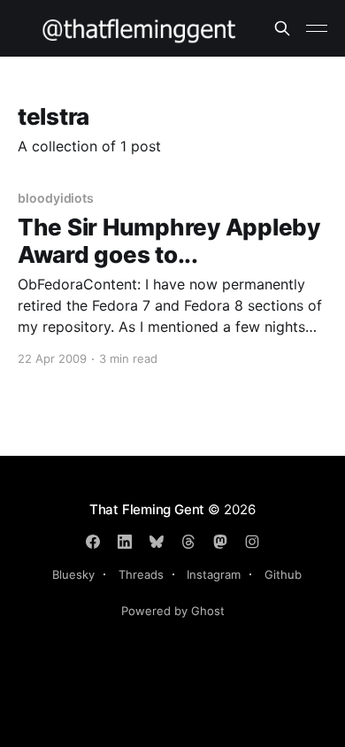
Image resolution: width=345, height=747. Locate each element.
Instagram (214, 574)
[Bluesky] (157, 542)
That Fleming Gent (146, 509)
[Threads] (188, 542)
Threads (141, 574)
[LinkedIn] (125, 542)
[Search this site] (282, 28)
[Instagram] (252, 542)
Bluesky (73, 574)
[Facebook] (93, 542)
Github (283, 574)
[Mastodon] (220, 542)
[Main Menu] (316, 28)
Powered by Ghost (173, 611)
